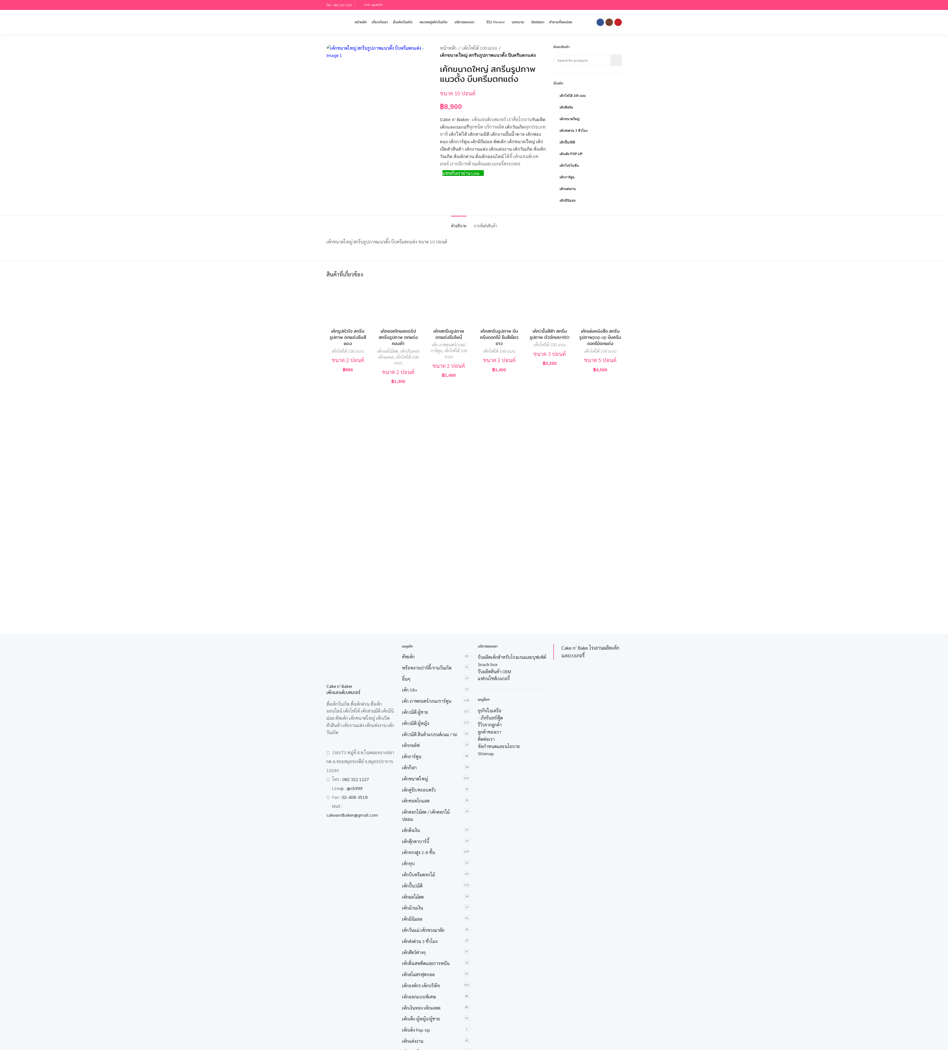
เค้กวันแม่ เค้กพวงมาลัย (423, 930)
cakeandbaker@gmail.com (352, 815)
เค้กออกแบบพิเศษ (419, 996)
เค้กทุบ (408, 863)
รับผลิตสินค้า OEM (494, 671)
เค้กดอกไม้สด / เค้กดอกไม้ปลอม (426, 815)
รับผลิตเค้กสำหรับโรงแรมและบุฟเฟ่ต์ (512, 657)
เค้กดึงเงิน (411, 830)
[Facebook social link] (600, 22)
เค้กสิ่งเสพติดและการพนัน (426, 963)
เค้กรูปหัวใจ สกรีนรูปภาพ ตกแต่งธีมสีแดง (348, 337)
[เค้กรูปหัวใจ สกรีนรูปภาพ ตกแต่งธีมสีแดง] (348, 304)
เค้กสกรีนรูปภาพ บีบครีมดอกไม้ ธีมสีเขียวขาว (499, 337)
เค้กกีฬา (409, 767)
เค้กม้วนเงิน (412, 908)
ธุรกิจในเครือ (489, 710)
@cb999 (377, 4)
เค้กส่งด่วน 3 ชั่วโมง (419, 941)
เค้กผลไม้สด (387, 351)
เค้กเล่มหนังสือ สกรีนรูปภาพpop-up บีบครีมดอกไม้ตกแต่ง (600, 337)
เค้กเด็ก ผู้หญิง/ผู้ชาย (421, 1019)
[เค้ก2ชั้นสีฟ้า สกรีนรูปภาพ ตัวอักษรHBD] (549, 304)
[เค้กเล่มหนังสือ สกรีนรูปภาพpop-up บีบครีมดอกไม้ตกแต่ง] (600, 304)
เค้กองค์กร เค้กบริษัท (421, 985)
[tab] (458, 223)
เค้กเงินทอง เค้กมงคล (421, 1008)
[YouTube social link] (618, 22)
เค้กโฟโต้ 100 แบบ (479, 48)
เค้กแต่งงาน (412, 1041)
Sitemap (486, 753)
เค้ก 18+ (409, 690)
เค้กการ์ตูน (411, 756)
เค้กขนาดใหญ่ (415, 778)
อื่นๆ (406, 679)
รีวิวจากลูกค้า (490, 724)
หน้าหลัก (448, 48)
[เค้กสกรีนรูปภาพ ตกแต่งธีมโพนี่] (448, 304)
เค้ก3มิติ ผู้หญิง (415, 723)
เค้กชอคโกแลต (416, 801)
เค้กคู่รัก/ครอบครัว (419, 790)
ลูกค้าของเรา (489, 732)
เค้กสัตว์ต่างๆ (414, 952)
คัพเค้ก (408, 656)
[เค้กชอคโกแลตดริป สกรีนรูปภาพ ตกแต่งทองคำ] (398, 304)
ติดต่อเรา (486, 739)
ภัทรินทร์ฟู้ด (492, 718)
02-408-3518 (355, 797)
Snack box (487, 664)
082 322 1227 (342, 5)
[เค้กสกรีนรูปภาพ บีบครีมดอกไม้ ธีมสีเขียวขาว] (499, 304)
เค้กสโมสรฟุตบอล (418, 974)
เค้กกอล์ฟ (411, 745)
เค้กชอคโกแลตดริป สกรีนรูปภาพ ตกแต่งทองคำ (398, 337)
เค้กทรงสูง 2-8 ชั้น (418, 852)
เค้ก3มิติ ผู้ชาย (415, 712)
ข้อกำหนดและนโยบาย (499, 746)
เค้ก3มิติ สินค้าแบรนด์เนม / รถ (429, 734)
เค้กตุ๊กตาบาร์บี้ (415, 841)
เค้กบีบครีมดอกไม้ (418, 874)
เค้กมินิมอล (412, 919)
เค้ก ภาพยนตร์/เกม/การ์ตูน (426, 701)
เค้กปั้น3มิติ (412, 885)
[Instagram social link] (609, 22)
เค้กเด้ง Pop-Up (416, 1030)
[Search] (328, 22)
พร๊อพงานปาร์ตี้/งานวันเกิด (427, 668)
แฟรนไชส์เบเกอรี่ (494, 678)
